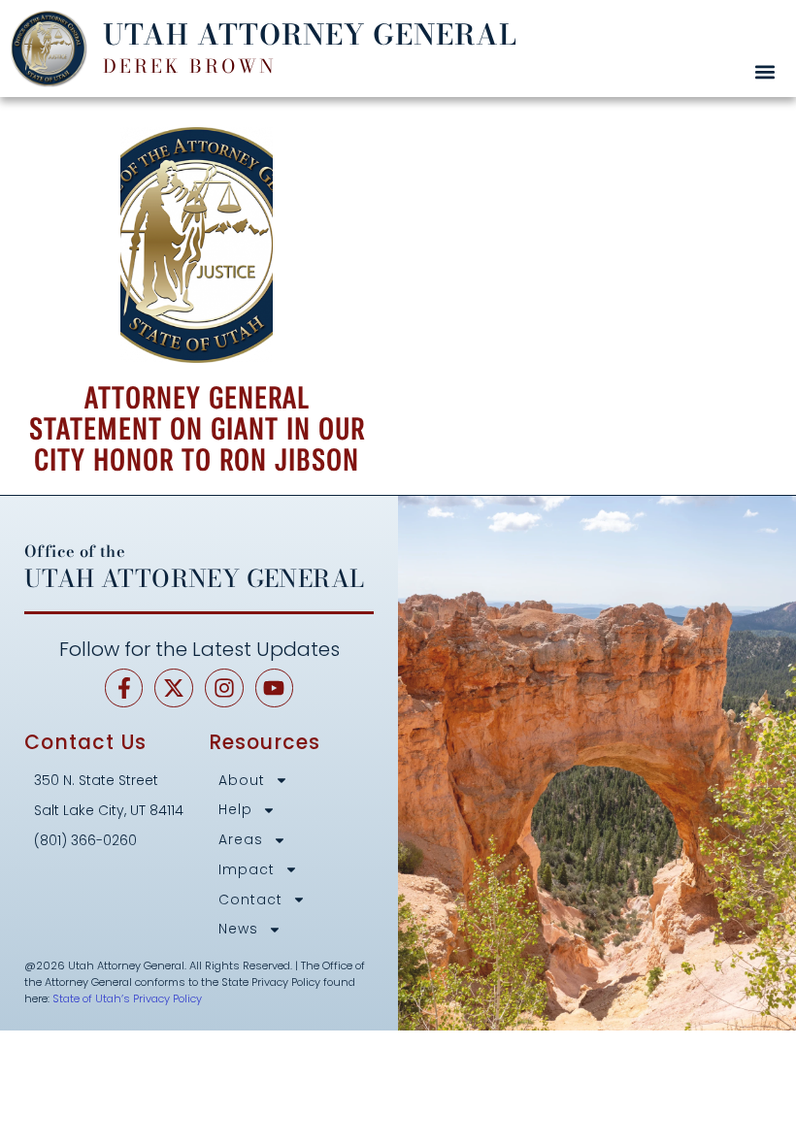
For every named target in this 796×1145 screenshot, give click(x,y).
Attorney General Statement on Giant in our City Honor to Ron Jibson (197, 428)
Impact (246, 870)
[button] (764, 71)
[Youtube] (274, 688)
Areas (240, 840)
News (238, 929)
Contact (250, 900)
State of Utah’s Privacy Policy (127, 998)
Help (235, 810)
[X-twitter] (173, 688)
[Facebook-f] (124, 688)
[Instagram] (224, 688)
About (241, 780)
